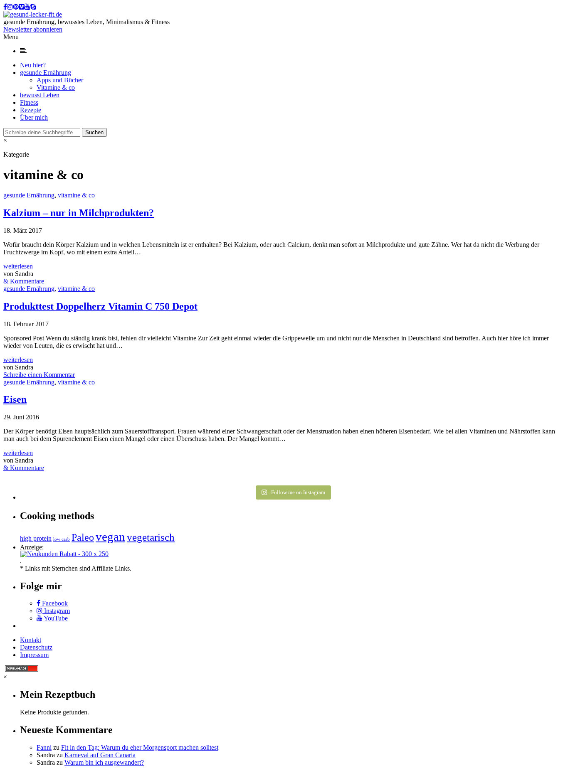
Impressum (34, 654)
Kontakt (30, 639)
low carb (61, 539)
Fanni (44, 747)
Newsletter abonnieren (32, 29)
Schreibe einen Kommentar (39, 374)
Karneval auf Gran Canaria (100, 754)
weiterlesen (18, 266)
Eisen (15, 399)
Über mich (34, 117)
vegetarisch (151, 537)
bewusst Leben (39, 94)
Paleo (83, 537)
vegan (110, 536)
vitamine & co (76, 195)
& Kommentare (23, 281)
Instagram (56, 610)
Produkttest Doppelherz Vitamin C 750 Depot (100, 306)
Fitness (29, 102)
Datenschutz (36, 647)
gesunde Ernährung (45, 72)
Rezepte (30, 109)
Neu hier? (33, 65)
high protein (36, 538)
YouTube (55, 618)
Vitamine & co (56, 87)
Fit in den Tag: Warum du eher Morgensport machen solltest (139, 747)
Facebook (54, 603)
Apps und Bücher (60, 80)
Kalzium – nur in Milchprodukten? (78, 212)
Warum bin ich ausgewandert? (104, 762)
